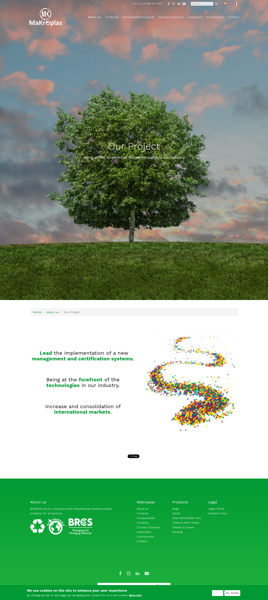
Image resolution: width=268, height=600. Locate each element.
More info (135, 595)
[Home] (45, 17)
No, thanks (232, 592)
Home (37, 312)
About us (52, 312)
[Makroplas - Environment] (47, 525)
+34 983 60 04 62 (152, 3)
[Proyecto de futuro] (225, 3)
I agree (217, 592)
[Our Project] (230, 3)
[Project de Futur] (236, 3)
